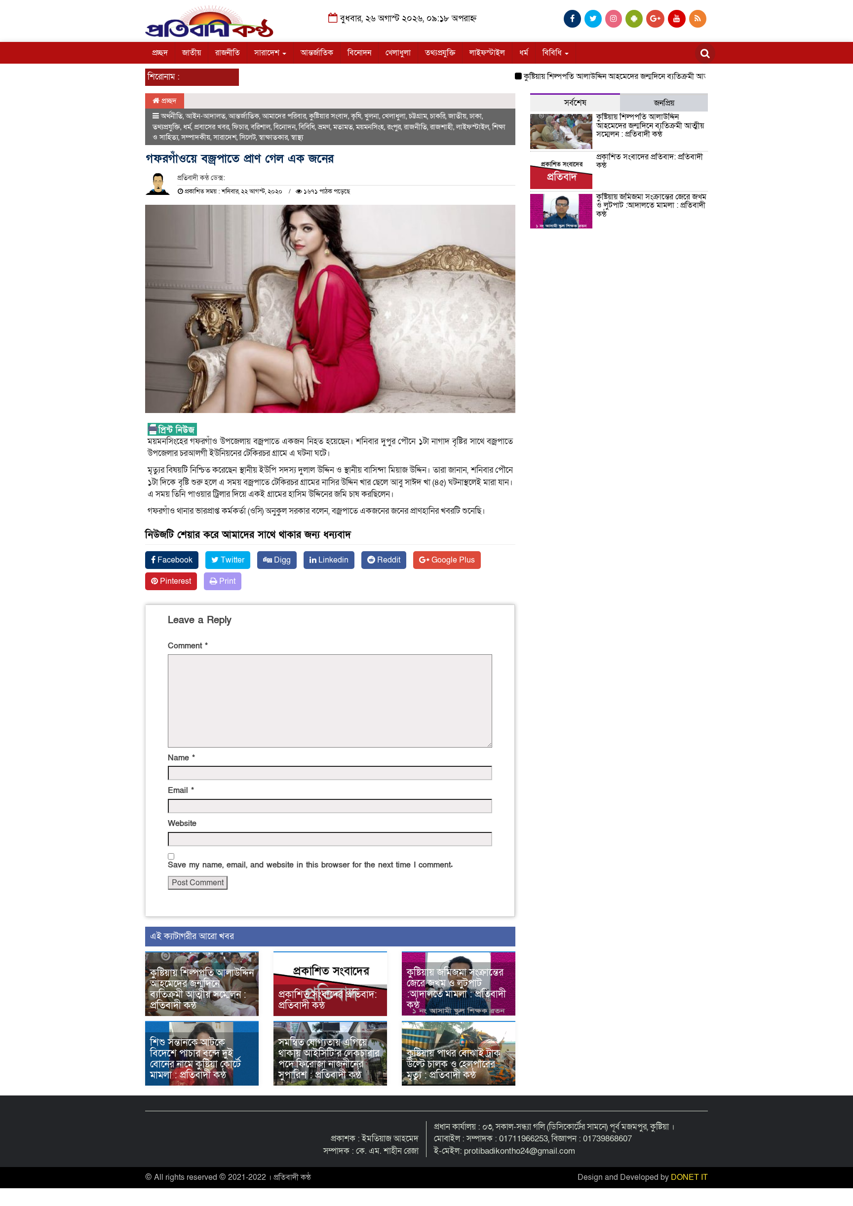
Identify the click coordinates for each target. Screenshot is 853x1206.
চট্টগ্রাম (418, 116)
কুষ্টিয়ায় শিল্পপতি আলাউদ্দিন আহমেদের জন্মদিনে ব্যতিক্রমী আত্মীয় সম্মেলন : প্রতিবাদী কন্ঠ (635, 76)
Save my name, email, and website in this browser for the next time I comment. (310, 865)
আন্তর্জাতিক (317, 52)
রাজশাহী (441, 127)
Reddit (387, 560)
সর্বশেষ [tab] (575, 103)
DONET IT (689, 1177)
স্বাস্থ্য (297, 137)
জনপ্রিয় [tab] (664, 103)
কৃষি (356, 116)
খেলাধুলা (398, 52)
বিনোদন (359, 52)
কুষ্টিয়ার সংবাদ (328, 116)
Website (182, 823)
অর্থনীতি (172, 116)
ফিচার (240, 127)
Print (226, 581)
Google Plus (452, 560)
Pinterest (174, 581)
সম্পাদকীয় (195, 137)
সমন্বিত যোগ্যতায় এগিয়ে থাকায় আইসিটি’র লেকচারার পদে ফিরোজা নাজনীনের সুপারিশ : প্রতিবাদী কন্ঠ (329, 1059)
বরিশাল (261, 127)
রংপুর (394, 127)
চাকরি (437, 116)
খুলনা (371, 116)
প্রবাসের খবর (211, 127)
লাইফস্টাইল (487, 52)
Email (181, 790)
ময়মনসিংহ (370, 127)
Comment (188, 646)
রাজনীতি (227, 52)
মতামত (343, 127)
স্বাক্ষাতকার (273, 137)
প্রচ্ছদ (160, 52)
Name (181, 758)
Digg (281, 560)
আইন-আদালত (206, 116)
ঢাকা (475, 116)
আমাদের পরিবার (284, 116)
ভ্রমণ (324, 127)
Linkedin (332, 560)
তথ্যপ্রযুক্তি (440, 52)
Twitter (231, 560)
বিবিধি (553, 52)
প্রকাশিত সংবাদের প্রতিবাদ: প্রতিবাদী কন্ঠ (327, 1000)
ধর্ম (523, 52)
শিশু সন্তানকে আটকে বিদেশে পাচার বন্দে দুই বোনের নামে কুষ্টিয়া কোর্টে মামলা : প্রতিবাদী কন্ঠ (195, 1059)
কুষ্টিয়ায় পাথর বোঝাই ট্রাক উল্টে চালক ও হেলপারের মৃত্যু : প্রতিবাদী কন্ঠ (454, 1064)
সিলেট (247, 137)
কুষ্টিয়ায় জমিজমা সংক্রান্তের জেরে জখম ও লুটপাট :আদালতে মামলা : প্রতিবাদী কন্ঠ (456, 989)
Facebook (174, 560)
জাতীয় (191, 52)
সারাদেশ (267, 52)
